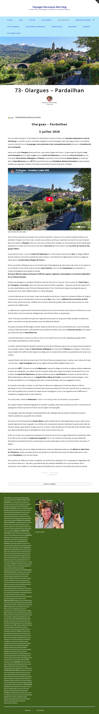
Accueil (10, 20)
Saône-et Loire (26, 499)
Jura (13, 570)
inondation (7, 692)
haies (27, 659)
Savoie (16, 541)
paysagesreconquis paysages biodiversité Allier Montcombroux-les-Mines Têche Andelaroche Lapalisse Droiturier (16, 539)
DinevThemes (40, 710)
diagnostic (17, 531)
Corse (13, 533)
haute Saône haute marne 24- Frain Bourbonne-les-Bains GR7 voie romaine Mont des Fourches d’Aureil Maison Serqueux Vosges (17, 635)
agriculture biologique (10, 572)
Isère (28, 619)
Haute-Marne (8, 533)
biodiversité (25, 530)
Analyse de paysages (83, 20)
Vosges (19, 631)
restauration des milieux (12, 670)
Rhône (20, 499)
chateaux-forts (28, 668)
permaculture (14, 641)
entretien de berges (21, 619)
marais (29, 649)
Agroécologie (57, 27)
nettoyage (7, 502)
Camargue (23, 578)
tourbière (14, 696)
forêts (21, 661)
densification (12, 508)
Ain (16, 533)
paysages (18, 578)
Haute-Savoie (18, 570)
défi (14, 578)
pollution (29, 535)
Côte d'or (14, 563)
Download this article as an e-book (28, 117)
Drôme (6, 522)
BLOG (21, 20)
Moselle (23, 659)
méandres (19, 508)
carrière (6, 696)
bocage (6, 508)
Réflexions (72, 27)
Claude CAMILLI (54, 473)
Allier (15, 625)
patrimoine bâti (8, 600)
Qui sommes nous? (14, 33)
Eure (12, 502)
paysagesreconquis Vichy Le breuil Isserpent (15, 651)
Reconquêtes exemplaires (35, 27)
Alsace (11, 578)
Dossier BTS (13, 631)
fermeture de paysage (23, 520)
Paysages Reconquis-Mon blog (49, 7)
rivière (6, 606)
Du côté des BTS (52, 475)
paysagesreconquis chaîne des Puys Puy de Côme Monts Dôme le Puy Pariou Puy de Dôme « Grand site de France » (17, 559)
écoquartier (10, 530)
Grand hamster (26, 631)
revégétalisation (27, 570)
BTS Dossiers (46, 20)
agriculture (11, 522)
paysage (17, 662)
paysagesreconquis (9, 661)
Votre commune (13, 27)
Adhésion (86, 27)
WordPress (27, 710)
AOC (10, 696)
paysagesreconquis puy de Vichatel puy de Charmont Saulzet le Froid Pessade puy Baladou (17, 639)
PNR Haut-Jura (17, 549)
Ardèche (10, 549)
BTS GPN (32, 20)
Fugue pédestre (63, 20)
